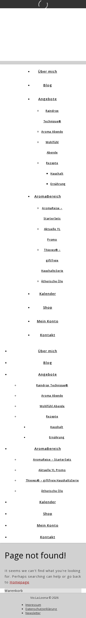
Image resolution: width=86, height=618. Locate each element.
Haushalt (56, 174)
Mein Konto (47, 321)
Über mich (47, 71)
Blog (47, 85)
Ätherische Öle (52, 281)
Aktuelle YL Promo (52, 470)
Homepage (19, 582)
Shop (47, 307)
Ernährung (58, 184)
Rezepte (52, 163)
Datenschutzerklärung (41, 609)
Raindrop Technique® (52, 385)
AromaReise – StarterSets (52, 459)
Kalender (47, 293)
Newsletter (33, 613)
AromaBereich (47, 196)
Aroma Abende (52, 132)
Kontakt (47, 334)
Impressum (33, 605)
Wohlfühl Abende (52, 406)
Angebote (47, 98)
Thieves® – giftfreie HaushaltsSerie (52, 260)
